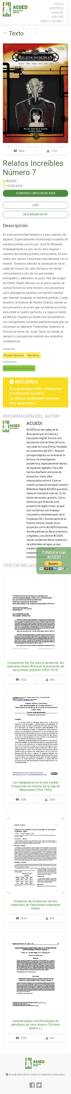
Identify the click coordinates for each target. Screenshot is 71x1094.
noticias (57, 12)
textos (58, 4)
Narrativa (33, 355)
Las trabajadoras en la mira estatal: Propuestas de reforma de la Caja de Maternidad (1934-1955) (35, 786)
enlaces (57, 17)
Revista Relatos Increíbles (19, 368)
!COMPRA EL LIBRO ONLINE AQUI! (35, 193)
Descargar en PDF (35, 214)
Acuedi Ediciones (14, 355)
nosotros (56, 8)
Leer (36, 205)
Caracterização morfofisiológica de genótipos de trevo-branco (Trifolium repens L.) (35, 1024)
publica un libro (52, 21)
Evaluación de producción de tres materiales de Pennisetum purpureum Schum (35, 904)
